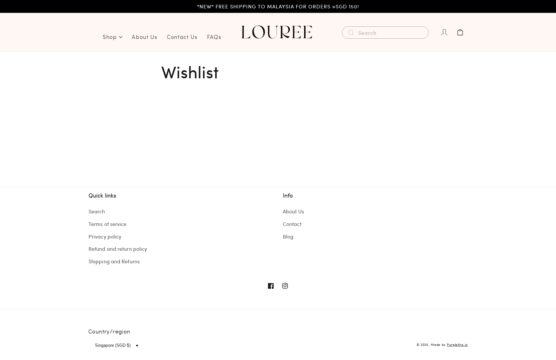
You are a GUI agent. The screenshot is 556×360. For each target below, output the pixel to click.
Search (96, 211)
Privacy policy (104, 236)
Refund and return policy (117, 248)
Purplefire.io (457, 344)
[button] (460, 32)
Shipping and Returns (114, 261)
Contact (292, 223)
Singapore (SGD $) (113, 345)
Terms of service (107, 223)
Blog (288, 236)
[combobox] (385, 32)
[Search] (351, 32)
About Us (293, 211)
